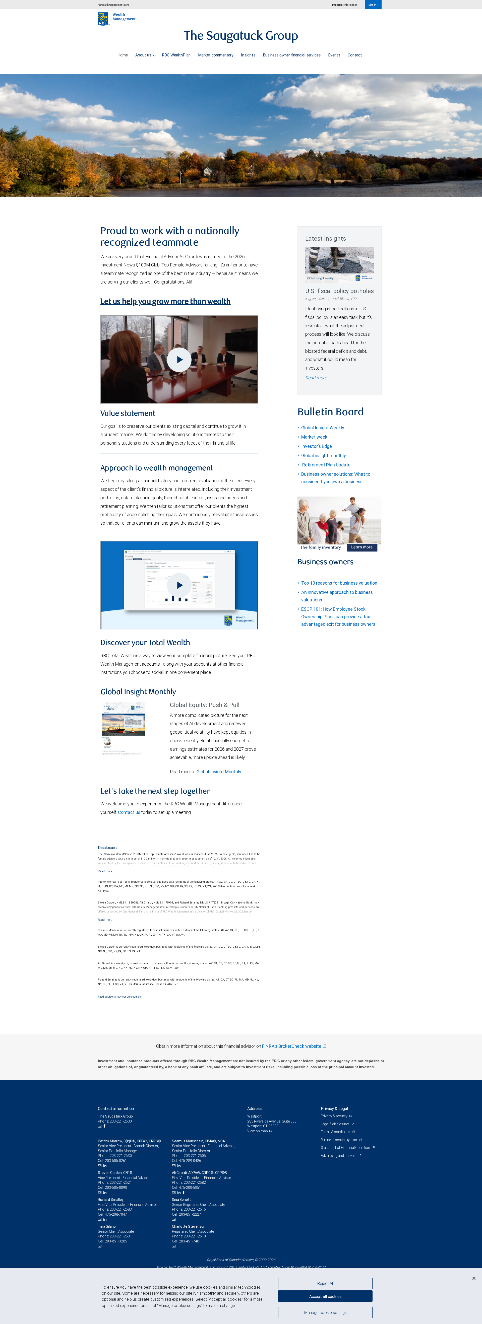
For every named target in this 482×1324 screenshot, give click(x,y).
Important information (344, 4)
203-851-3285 (116, 1241)
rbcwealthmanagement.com (113, 4)
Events (334, 54)
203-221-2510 (195, 1236)
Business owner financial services (292, 54)
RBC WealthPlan (176, 54)
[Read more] (105, 871)
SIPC (318, 1267)
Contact (355, 54)
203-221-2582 (195, 1182)
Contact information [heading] (116, 1108)
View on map (257, 1131)
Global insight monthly (323, 455)
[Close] (473, 1278)
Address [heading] (254, 1108)
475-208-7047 (116, 1214)
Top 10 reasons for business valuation (339, 583)
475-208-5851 (190, 1187)
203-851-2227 (190, 1214)
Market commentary (215, 54)
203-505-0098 (116, 1187)
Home (122, 54)
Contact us (129, 812)
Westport (254, 1116)
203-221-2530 (121, 1155)
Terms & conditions (336, 1132)
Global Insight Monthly (219, 772)
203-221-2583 (121, 1209)
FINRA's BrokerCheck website (291, 1046)
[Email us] (100, 1126)
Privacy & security (334, 1116)
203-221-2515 (195, 1209)
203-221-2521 (121, 1182)
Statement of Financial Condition (346, 1147)
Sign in (373, 4)
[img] (241, 131)
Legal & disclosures (335, 1124)
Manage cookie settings (325, 1312)
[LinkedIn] (105, 1165)
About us (143, 54)
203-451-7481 (190, 1241)
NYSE (285, 1267)
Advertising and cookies (339, 1155)
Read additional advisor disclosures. (120, 996)
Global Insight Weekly (322, 428)
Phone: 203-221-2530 (115, 1121)
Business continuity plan (339, 1140)
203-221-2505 (195, 1155)
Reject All (325, 1283)
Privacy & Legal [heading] (334, 1108)
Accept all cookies (325, 1296)
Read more (316, 378)
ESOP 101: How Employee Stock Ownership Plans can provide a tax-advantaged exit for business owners (338, 616)
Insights (248, 54)
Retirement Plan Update (325, 465)
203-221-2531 (121, 1236)
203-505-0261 (116, 1160)
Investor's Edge (316, 446)
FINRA (302, 1267)
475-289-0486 (190, 1160)
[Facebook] (105, 1126)
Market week (314, 437)
